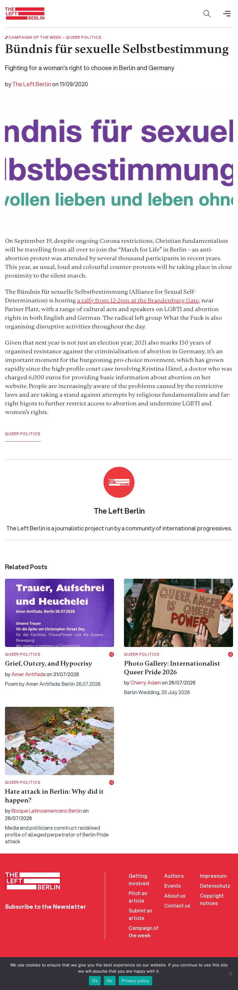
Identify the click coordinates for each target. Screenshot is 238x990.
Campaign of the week (144, 931)
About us (175, 895)
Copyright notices (212, 899)
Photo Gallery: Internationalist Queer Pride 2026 (172, 667)
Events (172, 885)
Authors (174, 875)
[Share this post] (111, 654)
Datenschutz (215, 885)
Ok (95, 980)
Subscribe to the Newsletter (45, 907)
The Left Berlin (31, 84)
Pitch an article (138, 897)
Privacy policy (135, 980)
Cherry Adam (145, 682)
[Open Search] (207, 13)
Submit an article (140, 914)
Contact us (177, 905)
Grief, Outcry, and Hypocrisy (48, 663)
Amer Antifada (28, 674)
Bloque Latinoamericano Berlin (46, 810)
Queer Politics (84, 37)
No (110, 980)
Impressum (213, 875)
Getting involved (139, 879)
